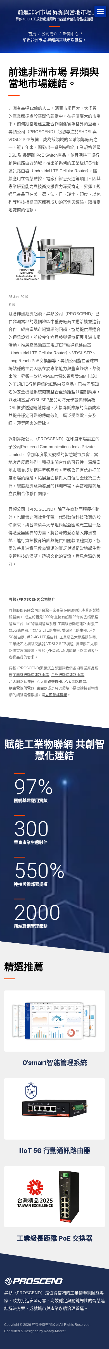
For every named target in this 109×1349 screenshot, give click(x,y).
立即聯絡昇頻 (56, 695)
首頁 (32, 34)
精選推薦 (23, 967)
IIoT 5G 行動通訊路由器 (54, 1151)
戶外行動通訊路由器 (67, 675)
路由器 (42, 688)
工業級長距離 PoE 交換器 (55, 1238)
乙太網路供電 (75, 681)
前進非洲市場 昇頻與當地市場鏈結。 (54, 40)
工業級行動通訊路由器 (31, 675)
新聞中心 (71, 34)
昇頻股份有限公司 (45, 1325)
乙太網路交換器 (49, 681)
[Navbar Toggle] (100, 11)
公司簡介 (49, 34)
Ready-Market (54, 1331)
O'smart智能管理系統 (54, 1063)
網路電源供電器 (21, 688)
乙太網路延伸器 (21, 681)
